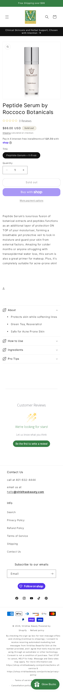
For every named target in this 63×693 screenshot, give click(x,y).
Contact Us (14, 551)
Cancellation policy (21, 685)
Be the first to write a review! (31, 443)
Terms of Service (17, 535)
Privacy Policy (15, 520)
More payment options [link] (31, 200)
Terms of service (23, 680)
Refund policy (37, 630)
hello (25, 492)
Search (11, 512)
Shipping (7, 133)
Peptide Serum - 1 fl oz (23, 156)
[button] (7, 17)
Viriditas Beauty (30, 626)
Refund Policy (15, 528)
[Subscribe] (52, 574)
